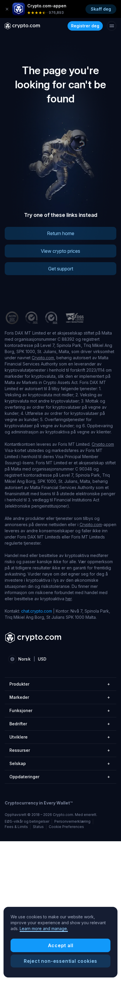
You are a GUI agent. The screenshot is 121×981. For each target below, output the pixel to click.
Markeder (59, 697)
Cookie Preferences (66, 827)
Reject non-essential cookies (60, 961)
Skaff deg (101, 8)
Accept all (60, 945)
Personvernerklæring (72, 821)
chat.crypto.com (36, 610)
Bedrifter (59, 723)
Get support (60, 269)
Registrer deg (85, 25)
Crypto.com (43, 357)
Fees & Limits (16, 826)
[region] (60, 942)
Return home (60, 233)
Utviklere (59, 736)
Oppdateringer (59, 776)
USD (42, 658)
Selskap (59, 763)
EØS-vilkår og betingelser (27, 821)
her (68, 598)
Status (38, 826)
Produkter (59, 683)
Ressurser (59, 750)
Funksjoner (59, 710)
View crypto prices (60, 251)
